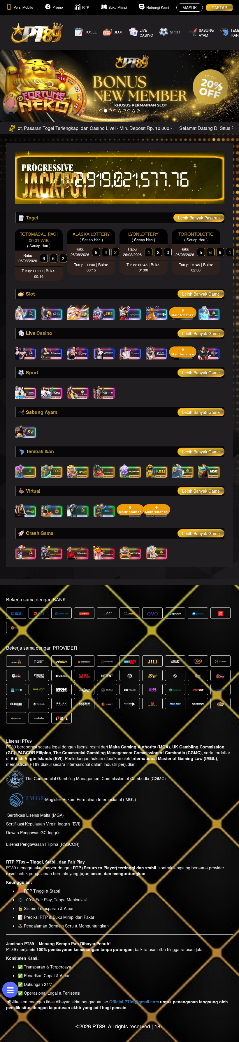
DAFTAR (219, 7)
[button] (18, 85)
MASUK (189, 7)
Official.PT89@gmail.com (134, 1002)
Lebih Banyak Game (201, 294)
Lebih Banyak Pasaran (199, 218)
